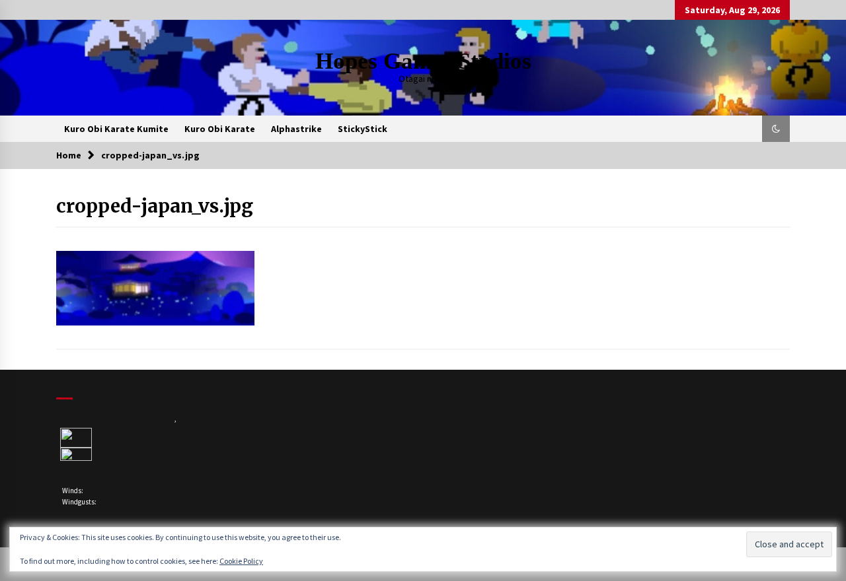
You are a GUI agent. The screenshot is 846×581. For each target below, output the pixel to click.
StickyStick (362, 129)
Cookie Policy (241, 561)
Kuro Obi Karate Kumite (116, 129)
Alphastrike (296, 129)
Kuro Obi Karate (219, 129)
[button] (776, 129)
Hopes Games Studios (423, 61)
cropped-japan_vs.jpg (154, 206)
